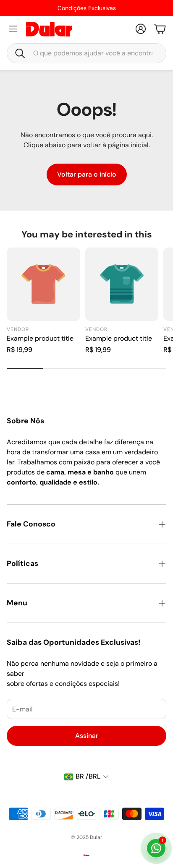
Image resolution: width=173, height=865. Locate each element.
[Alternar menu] (13, 29)
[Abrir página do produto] (43, 284)
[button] (86, 53)
